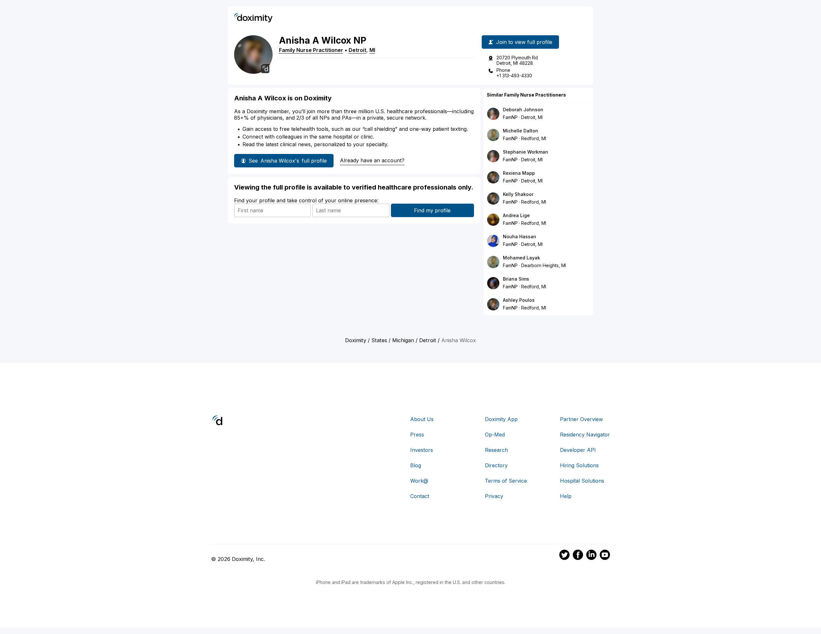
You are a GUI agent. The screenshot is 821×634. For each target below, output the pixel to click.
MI (372, 50)
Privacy (494, 496)
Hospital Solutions (582, 481)
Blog (415, 465)
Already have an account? (372, 160)
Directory (496, 465)
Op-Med (495, 434)
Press (417, 434)
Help (565, 496)
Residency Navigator (585, 434)
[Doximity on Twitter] (564, 555)
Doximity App (501, 419)
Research (496, 450)
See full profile (288, 160)
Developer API (578, 450)
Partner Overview (581, 419)
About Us (422, 419)
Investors (421, 450)
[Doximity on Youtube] (605, 555)
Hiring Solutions (579, 465)
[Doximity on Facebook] (578, 555)
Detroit (357, 50)
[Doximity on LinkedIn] (591, 555)
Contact (419, 496)
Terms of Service (506, 481)
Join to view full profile (524, 42)
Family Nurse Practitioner (311, 50)
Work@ (419, 481)
